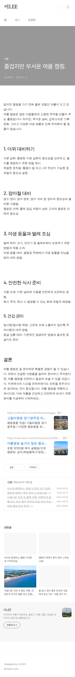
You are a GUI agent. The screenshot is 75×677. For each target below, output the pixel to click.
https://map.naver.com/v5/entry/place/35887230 (34, 438)
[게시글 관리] (21, 467)
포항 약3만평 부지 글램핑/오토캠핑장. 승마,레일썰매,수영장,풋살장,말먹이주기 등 (26, 450)
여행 (10, 482)
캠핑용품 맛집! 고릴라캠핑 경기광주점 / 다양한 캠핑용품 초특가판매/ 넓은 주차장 (27, 424)
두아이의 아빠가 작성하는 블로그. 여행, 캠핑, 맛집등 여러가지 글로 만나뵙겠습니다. (29, 616)
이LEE (11, 7)
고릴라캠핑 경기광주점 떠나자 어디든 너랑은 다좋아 (27, 418)
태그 (17, 20)
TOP (68, 665)
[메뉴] (68, 6)
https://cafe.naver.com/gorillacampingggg (31, 412)
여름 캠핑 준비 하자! (18, 505)
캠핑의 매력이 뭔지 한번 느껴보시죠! (27, 492)
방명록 (32, 20)
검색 (60, 7)
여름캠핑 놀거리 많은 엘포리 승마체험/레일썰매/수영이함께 (26, 443)
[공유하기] (16, 467)
